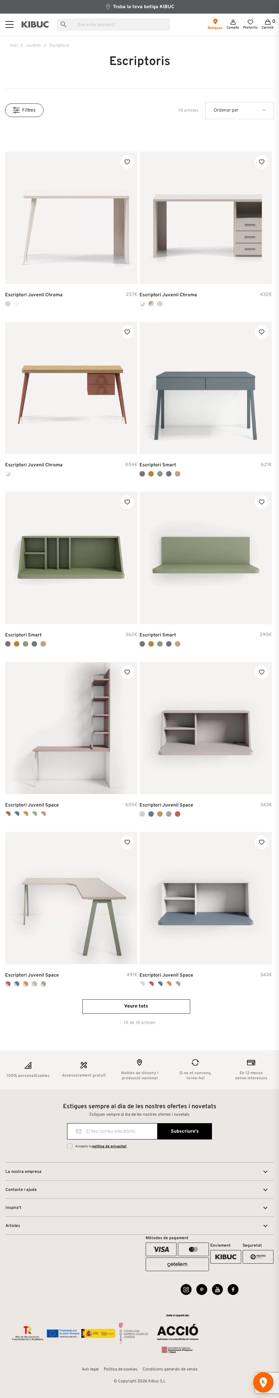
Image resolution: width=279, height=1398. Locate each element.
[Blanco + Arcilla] (8, 814)
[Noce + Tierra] (151, 303)
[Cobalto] (151, 814)
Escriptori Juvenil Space (32, 805)
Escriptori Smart (158, 465)
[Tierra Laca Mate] (8, 303)
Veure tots (136, 1006)
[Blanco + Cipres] (34, 814)
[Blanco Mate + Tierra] (142, 303)
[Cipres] (168, 814)
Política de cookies (120, 1369)
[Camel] (160, 814)
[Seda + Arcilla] (8, 984)
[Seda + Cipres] (43, 984)
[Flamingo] (177, 474)
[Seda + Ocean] (34, 984)
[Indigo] (168, 474)
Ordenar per (226, 110)
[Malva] (142, 474)
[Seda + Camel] (25, 984)
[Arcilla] (177, 814)
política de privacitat (109, 1146)
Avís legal (90, 1369)
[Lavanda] (142, 814)
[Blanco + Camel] (25, 814)
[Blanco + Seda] (142, 984)
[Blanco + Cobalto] (16, 814)
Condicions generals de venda (170, 1369)
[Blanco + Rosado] (43, 814)
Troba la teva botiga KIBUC (143, 7)
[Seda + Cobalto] (16, 984)
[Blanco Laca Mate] (16, 303)
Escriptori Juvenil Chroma (34, 295)
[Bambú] (160, 474)
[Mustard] (151, 474)
